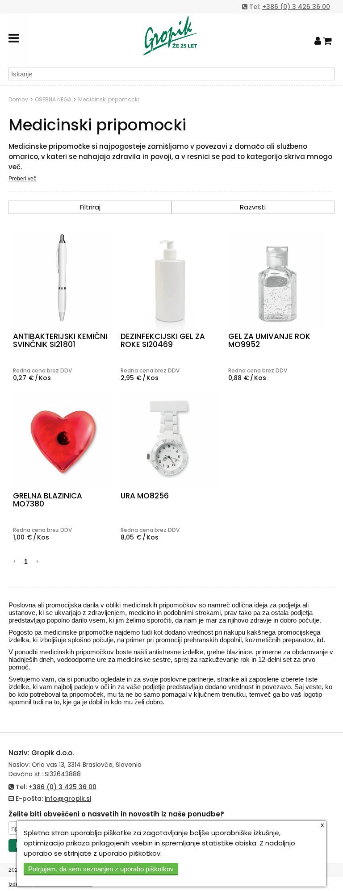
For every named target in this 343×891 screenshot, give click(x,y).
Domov (18, 99)
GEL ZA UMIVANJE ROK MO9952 (269, 340)
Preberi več (22, 179)
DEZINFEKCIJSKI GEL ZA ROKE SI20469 (163, 340)
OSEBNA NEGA (53, 99)
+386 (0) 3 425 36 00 (296, 6)
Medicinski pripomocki (108, 99)
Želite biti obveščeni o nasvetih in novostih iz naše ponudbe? (116, 814)
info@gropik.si (68, 798)
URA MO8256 (145, 495)
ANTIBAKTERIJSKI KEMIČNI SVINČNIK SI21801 (60, 340)
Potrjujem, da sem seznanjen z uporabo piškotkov (101, 869)
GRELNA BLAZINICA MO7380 (47, 499)
